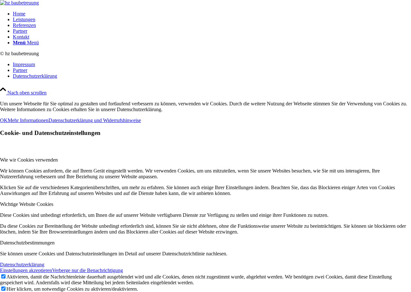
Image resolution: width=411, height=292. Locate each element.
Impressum (24, 64)
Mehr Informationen (28, 120)
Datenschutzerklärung (35, 76)
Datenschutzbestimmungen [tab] (27, 242)
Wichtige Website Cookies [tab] (26, 204)
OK (4, 120)
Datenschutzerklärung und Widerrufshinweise (94, 120)
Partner (20, 70)
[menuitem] (212, 14)
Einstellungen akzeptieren (26, 270)
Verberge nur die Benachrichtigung (87, 270)
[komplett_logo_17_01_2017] (19, 2)
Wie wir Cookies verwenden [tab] (29, 160)
